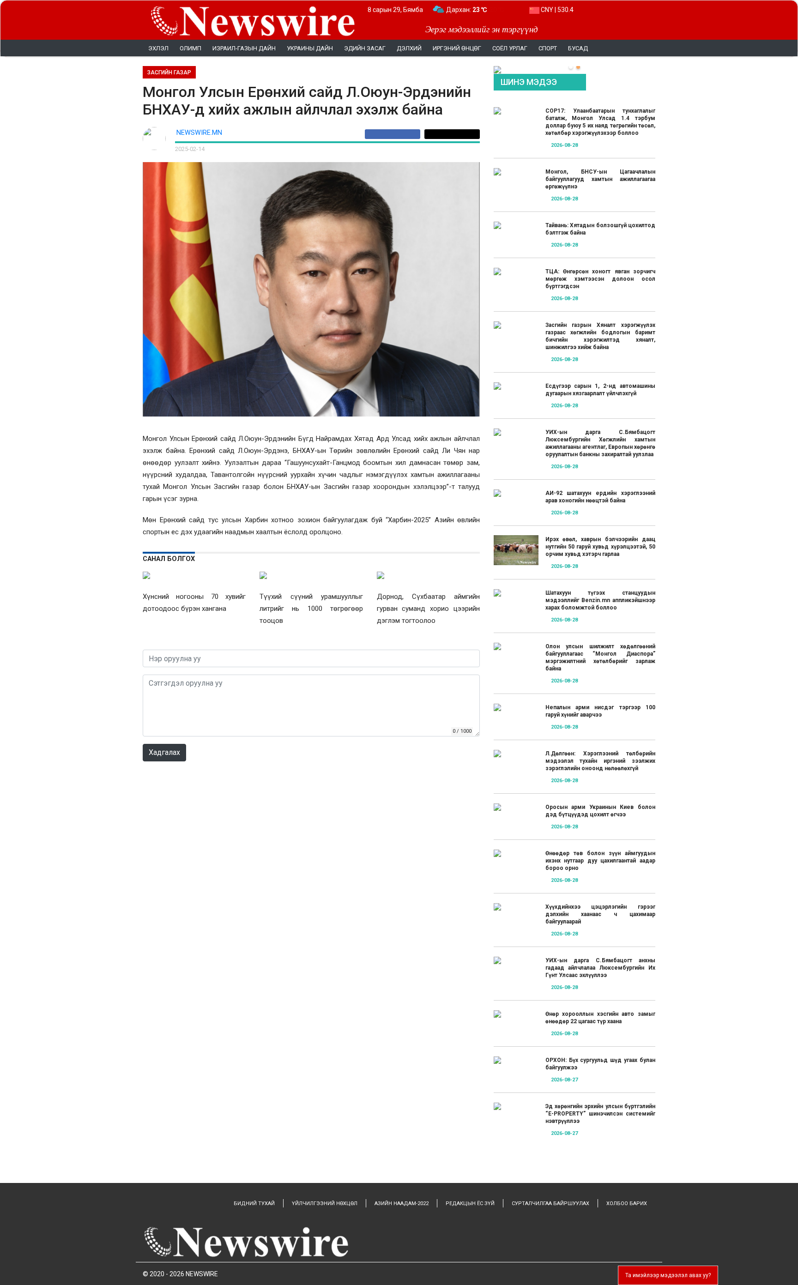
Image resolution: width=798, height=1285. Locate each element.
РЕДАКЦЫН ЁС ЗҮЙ (470, 1204)
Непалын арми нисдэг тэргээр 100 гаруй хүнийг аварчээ (600, 711)
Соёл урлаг (509, 48)
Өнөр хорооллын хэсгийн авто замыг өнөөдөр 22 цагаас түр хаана (600, 1018)
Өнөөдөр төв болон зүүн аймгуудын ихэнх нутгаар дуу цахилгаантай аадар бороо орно (600, 860)
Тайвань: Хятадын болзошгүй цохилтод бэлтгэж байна (600, 229)
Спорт (547, 48)
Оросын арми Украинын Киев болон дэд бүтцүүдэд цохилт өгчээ (600, 811)
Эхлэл (158, 48)
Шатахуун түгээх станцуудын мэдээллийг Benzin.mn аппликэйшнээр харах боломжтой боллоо (600, 600)
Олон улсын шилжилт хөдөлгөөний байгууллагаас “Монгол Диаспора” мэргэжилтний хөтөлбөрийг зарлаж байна (600, 657)
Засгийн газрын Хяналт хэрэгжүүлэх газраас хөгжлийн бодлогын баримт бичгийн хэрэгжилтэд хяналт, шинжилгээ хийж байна (600, 336)
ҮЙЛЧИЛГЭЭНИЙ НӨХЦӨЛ (324, 1204)
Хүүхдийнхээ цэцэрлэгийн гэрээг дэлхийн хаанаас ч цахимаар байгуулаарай (600, 914)
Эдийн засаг (365, 48)
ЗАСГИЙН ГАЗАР (169, 72)
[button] (571, 67)
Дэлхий (409, 48)
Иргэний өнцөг (457, 48)
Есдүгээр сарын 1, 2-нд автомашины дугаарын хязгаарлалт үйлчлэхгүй (600, 390)
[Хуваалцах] (394, 134)
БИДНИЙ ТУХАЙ (254, 1204)
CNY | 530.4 (556, 9)
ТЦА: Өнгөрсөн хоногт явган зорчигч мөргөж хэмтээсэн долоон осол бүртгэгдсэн (600, 279)
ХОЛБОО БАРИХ (626, 1204)
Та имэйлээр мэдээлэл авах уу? (668, 1275)
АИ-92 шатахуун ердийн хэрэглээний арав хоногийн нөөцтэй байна (600, 497)
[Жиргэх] (452, 134)
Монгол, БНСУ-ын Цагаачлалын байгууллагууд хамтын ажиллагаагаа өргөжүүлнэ (600, 179)
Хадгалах (164, 752)
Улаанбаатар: (475, 9)
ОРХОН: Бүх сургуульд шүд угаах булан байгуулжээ (600, 1064)
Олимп (190, 48)
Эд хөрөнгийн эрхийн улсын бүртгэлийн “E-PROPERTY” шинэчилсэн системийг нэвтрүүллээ (600, 1113)
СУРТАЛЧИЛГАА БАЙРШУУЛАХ (550, 1204)
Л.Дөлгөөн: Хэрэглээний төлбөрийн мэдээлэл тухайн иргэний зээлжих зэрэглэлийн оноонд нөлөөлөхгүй (600, 761)
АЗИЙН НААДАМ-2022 (402, 1204)
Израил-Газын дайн (244, 48)
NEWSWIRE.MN (199, 133)
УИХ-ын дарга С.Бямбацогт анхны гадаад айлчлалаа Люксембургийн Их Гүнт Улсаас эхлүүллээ (600, 967)
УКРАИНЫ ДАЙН (310, 48)
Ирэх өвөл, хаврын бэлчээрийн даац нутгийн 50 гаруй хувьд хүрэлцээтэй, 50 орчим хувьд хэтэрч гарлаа (600, 546)
